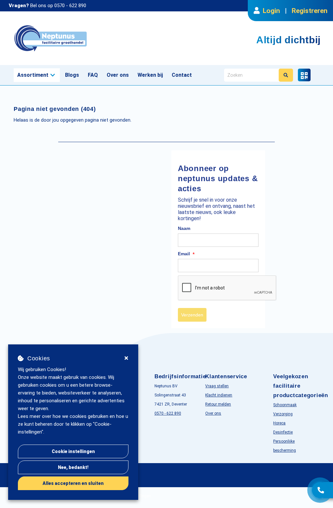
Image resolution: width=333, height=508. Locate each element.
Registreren (309, 11)
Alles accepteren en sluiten (73, 483)
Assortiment (32, 75)
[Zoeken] (286, 75)
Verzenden (192, 314)
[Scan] (304, 75)
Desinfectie (283, 432)
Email (186, 254)
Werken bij (150, 75)
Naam (184, 228)
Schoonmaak (285, 405)
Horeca (279, 423)
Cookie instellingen (73, 451)
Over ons (118, 75)
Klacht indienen (218, 395)
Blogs (72, 75)
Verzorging (283, 414)
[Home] (88, 38)
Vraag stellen (217, 386)
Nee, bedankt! (73, 467)
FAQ (93, 75)
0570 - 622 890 (70, 5)
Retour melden (218, 404)
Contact (182, 75)
